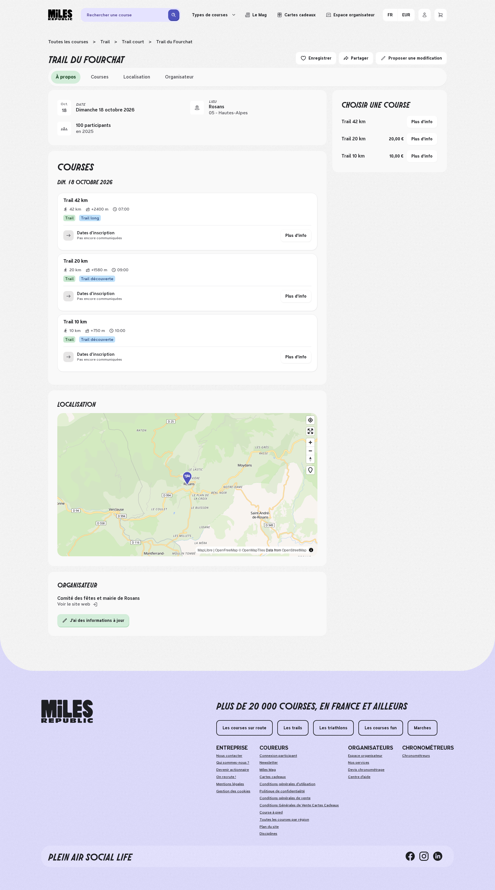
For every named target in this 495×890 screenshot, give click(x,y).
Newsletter (269, 763)
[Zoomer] (310, 442)
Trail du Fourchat (174, 41)
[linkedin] (440, 856)
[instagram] (426, 856)
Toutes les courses (68, 41)
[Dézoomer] (310, 451)
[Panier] (440, 15)
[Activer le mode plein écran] (310, 431)
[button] (187, 485)
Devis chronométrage (366, 770)
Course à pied (271, 812)
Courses (100, 77)
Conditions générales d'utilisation (287, 784)
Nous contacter (229, 756)
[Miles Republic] (60, 14)
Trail (105, 41)
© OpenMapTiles (252, 549)
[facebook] (412, 856)
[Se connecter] (424, 15)
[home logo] (67, 711)
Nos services (358, 763)
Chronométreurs (416, 756)
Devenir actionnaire (232, 770)
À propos (66, 77)
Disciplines (268, 834)
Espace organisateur (365, 756)
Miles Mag (268, 770)
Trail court (133, 41)
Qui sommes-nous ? (232, 763)
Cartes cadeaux (273, 777)
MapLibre (205, 549)
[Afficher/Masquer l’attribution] (311, 550)
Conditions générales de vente (285, 798)
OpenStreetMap (294, 549)
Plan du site (269, 827)
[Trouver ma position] (310, 420)
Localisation (136, 77)
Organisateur (179, 77)
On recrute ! (226, 777)
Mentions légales (230, 784)
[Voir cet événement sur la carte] (197, 108)
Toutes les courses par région (284, 820)
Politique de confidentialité (282, 791)
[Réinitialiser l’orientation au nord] (310, 459)
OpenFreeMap (226, 549)
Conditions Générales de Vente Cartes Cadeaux (299, 805)
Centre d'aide (359, 777)
